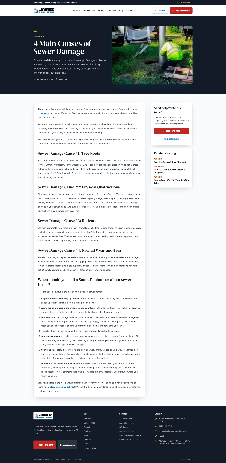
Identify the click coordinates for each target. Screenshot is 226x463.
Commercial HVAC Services (131, 439)
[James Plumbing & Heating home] (43, 10)
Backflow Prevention (128, 431)
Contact (130, 10)
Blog (121, 10)
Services (77, 10)
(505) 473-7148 (186, 3)
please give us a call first (62, 387)
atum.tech (189, 459)
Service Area (89, 10)
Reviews (112, 10)
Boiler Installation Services (130, 435)
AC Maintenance (126, 423)
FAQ (86, 444)
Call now (161, 10)
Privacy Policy (90, 448)
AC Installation (125, 418)
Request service (183, 10)
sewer (44, 113)
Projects (102, 10)
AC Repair (123, 427)
